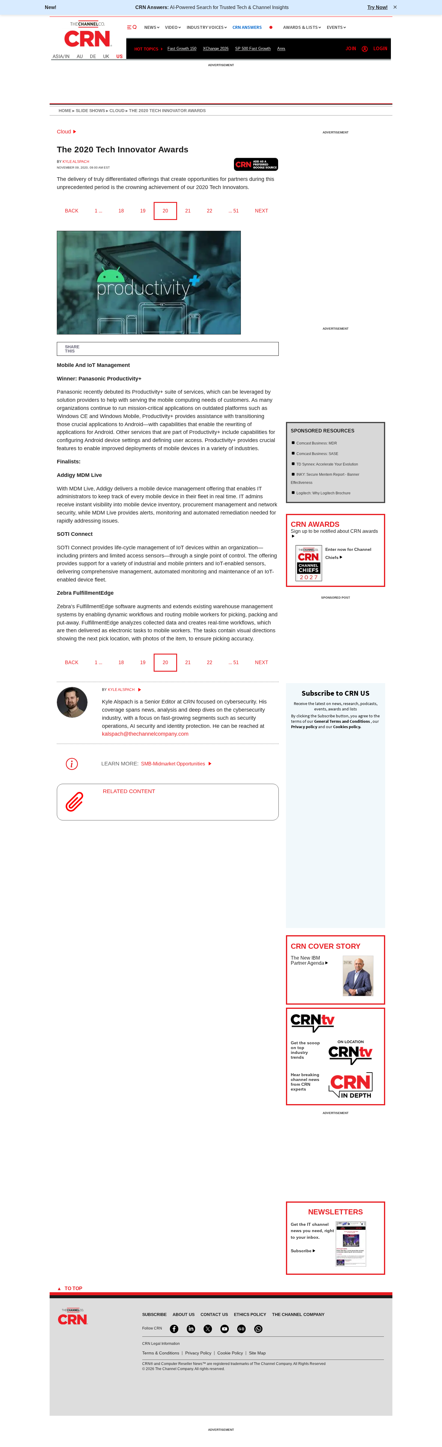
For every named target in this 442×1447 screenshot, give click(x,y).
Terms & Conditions (160, 1353)
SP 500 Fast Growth (253, 48)
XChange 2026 (216, 48)
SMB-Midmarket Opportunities (173, 763)
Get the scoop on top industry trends (305, 1050)
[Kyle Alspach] (72, 716)
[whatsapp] (257, 1328)
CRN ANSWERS (247, 27)
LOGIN (380, 48)
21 (188, 210)
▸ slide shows (88, 110)
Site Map (257, 1353)
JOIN (350, 48)
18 (121, 210)
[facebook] (173, 1328)
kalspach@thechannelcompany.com (145, 734)
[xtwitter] (207, 1328)
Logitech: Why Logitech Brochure (323, 493)
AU (80, 56)
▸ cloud (114, 110)
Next (261, 210)
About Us (184, 1314)
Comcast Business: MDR (316, 443)
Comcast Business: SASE (317, 454)
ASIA (58, 56)
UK (106, 56)
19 (143, 210)
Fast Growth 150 (181, 48)
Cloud (64, 132)
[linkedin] (190, 1328)
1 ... (98, 210)
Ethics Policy (250, 1314)
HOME (65, 110)
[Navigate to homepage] (87, 47)
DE (93, 56)
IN (67, 56)
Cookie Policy (230, 1353)
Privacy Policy (198, 1353)
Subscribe (301, 1250)
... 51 (234, 210)
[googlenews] (240, 1328)
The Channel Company (298, 1314)
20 (165, 210)
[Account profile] (364, 49)
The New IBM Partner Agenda (307, 961)
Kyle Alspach (76, 162)
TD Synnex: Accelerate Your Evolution (327, 464)
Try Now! (377, 7)
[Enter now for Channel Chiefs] (311, 579)
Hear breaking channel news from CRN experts (305, 1081)
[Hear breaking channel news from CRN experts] (351, 1085)
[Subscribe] (351, 1265)
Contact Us (214, 1314)
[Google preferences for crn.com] (256, 164)
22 (209, 210)
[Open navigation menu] (132, 27)
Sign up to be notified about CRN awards (334, 531)
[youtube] (224, 1328)
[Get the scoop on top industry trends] (351, 1053)
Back (71, 210)
